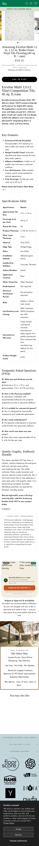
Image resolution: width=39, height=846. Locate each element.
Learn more (22, 67)
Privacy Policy (8, 823)
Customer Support (19, 751)
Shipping (11, 70)
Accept (18, 829)
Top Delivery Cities (19, 744)
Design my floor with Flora (19, 588)
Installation (6, 509)
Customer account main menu (19, 738)
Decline (18, 834)
